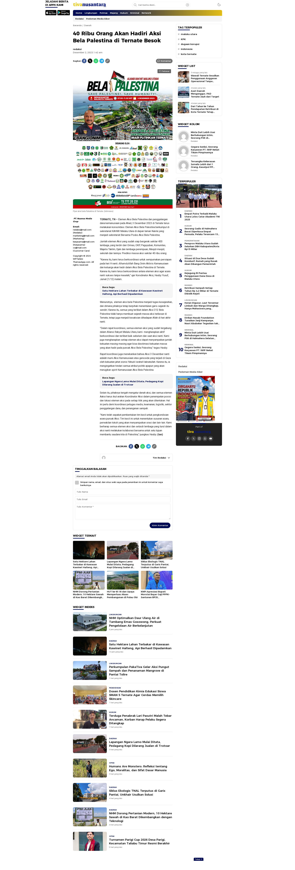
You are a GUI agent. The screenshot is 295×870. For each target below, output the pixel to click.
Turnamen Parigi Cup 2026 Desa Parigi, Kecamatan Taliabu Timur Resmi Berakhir (139, 841)
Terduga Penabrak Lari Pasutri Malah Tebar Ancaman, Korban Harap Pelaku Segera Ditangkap (140, 719)
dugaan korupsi (190, 44)
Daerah (87, 25)
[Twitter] (90, 61)
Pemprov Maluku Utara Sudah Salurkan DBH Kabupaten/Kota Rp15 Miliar (202, 246)
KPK (183, 39)
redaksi (77, 49)
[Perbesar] (123, 207)
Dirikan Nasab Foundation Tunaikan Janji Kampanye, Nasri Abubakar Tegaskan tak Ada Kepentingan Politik (201, 322)
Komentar (166, 61)
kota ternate (189, 54)
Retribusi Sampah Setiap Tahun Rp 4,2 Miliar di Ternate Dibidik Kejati (201, 291)
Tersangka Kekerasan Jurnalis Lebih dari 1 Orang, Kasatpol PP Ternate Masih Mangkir (204, 165)
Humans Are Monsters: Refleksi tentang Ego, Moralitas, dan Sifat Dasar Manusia (138, 768)
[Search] (187, 5)
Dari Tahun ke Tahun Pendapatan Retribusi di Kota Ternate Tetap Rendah (204, 110)
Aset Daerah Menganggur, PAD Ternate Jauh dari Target (205, 94)
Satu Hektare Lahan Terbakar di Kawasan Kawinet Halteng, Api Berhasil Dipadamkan (132, 292)
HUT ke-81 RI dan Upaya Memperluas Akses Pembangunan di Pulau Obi (122, 594)
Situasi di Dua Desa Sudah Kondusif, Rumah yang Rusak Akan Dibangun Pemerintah (201, 261)
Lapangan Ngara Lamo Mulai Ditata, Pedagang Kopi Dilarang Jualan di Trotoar (132, 383)
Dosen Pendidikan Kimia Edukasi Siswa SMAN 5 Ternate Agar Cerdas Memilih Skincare (137, 695)
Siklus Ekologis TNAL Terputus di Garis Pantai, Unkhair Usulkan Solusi (155, 564)
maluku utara (189, 34)
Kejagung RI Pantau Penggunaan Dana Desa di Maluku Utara (199, 276)
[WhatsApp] (96, 61)
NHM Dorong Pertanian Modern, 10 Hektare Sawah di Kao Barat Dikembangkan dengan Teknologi (89, 595)
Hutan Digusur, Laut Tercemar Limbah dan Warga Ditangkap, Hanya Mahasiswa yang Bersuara (202, 307)
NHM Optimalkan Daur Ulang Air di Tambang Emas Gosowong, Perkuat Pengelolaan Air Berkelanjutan (135, 621)
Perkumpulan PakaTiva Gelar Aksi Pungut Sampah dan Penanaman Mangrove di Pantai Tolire (139, 670)
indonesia (186, 49)
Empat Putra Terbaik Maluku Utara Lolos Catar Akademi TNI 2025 (202, 217)
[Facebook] (84, 61)
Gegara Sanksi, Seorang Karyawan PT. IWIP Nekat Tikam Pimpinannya (205, 150)
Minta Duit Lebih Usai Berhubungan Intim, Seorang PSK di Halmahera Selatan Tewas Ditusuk (203, 138)
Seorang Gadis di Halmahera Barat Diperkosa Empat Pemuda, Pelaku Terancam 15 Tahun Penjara (201, 232)
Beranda (77, 25)
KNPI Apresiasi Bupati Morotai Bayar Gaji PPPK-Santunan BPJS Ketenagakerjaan (155, 595)
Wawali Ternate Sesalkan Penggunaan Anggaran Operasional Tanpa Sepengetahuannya (205, 79)
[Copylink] (107, 61)
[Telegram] (101, 61)
